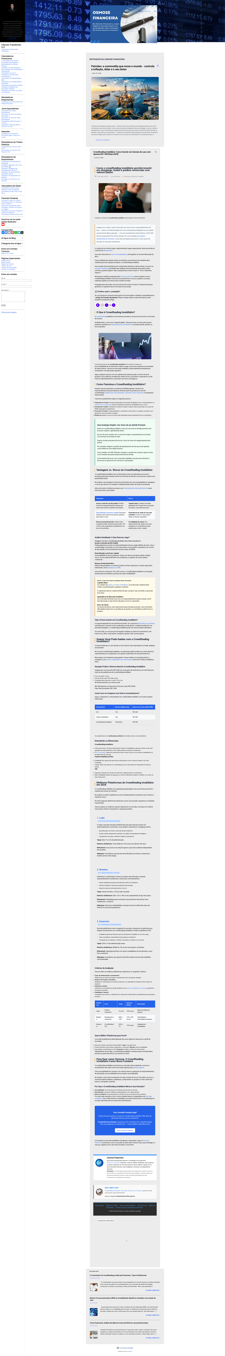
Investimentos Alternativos (106, 1220)
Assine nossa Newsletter (127, 1205)
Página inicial (5, 260)
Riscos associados (100, 752)
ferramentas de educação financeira (136, 488)
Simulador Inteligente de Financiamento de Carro (9, 169)
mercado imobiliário (101, 268)
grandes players (138, 1067)
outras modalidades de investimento (118, 659)
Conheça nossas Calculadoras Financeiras (129, 1207)
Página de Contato (112, 1205)
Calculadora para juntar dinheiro (12, 85)
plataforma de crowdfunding (103, 404)
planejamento (108, 250)
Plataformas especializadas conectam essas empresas (124, 393)
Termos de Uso (142, 1205)
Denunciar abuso (9, 312)
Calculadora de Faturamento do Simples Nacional (12, 102)
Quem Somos (99, 1205)
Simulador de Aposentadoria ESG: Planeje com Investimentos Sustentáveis (12, 69)
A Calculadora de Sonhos (9, 61)
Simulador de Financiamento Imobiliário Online (10, 173)
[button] (158, 66)
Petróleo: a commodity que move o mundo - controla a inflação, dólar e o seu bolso (122, 68)
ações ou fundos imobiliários (118, 585)
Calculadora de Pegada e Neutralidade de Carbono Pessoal (9, 64)
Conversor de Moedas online (11, 205)
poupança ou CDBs (114, 568)
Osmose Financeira (127, 276)
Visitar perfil (12, 38)
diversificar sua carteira (146, 623)
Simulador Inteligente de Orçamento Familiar (9, 88)
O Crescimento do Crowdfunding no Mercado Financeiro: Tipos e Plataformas (118, 1275)
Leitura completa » (153, 1290)
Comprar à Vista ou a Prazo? (11, 200)
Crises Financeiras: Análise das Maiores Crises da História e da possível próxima (119, 1323)
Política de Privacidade (9, 267)
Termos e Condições (8, 269)
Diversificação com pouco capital (107, 513)
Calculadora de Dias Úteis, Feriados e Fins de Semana (10, 189)
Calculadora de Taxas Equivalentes (8, 111)
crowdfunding (101, 316)
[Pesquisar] (163, 4)
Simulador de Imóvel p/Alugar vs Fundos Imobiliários (12, 211)
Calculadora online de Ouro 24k (12, 214)
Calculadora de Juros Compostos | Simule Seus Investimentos (9, 74)
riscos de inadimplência (119, 254)
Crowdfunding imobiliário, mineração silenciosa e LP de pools (123, 1190)
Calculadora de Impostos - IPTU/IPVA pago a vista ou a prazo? (10, 135)
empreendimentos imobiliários (121, 324)
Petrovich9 (129, 1351)
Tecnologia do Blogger (126, 1348)
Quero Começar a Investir (125, 1130)
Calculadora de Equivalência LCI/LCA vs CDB (10, 125)
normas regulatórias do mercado (136, 988)
